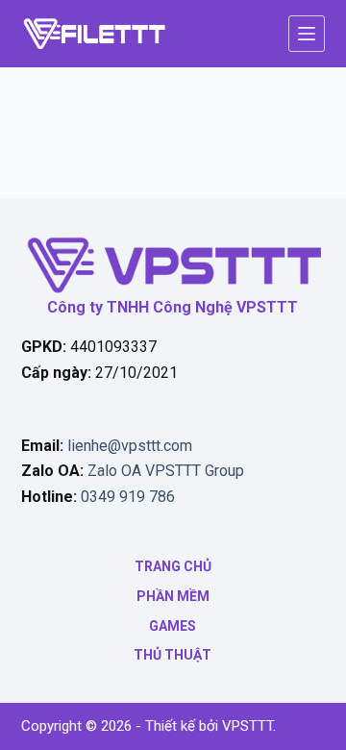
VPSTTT (247, 726)
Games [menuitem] (172, 626)
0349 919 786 (128, 497)
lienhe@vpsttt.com (129, 446)
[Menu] (306, 33)
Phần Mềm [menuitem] (173, 596)
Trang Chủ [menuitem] (173, 566)
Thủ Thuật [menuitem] (172, 654)
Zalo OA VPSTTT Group (164, 471)
